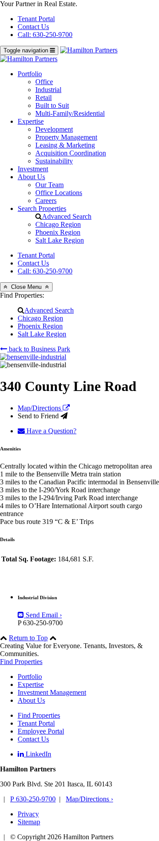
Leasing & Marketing (65, 145)
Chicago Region (58, 224)
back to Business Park (38, 349)
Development (54, 129)
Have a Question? (50, 431)
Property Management (66, 137)
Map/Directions (40, 408)
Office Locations (58, 192)
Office (44, 81)
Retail (43, 97)
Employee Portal (41, 731)
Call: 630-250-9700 (45, 34)
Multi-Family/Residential (70, 113)
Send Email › (43, 615)
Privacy (28, 814)
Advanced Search (66, 216)
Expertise (31, 121)
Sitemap (29, 822)
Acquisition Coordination (70, 153)
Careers (46, 200)
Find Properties (21, 661)
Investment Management (52, 692)
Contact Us (33, 26)
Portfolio (30, 73)
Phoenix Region (57, 232)
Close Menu (26, 287)
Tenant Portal (36, 18)
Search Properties (42, 208)
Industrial (48, 89)
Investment (33, 169)
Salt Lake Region (59, 240)
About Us (31, 177)
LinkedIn (37, 754)
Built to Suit (52, 105)
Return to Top (28, 638)
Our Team (49, 184)
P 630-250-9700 (33, 799)
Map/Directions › (89, 799)
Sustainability (54, 161)
